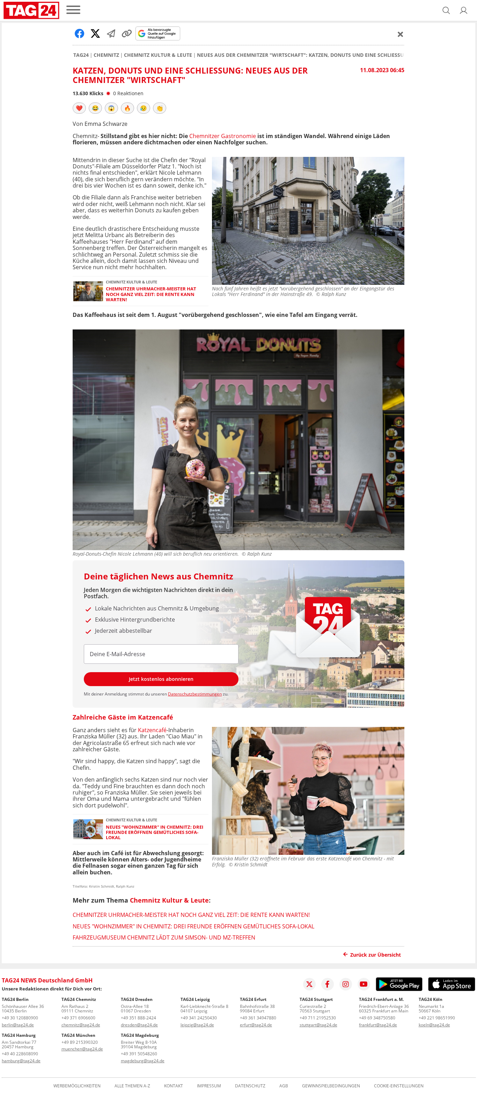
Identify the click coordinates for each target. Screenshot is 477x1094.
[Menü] (73, 10)
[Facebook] (327, 984)
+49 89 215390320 (79, 1042)
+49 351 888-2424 (138, 1018)
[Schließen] (400, 34)
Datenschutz (250, 1086)
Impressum (209, 1086)
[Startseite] (31, 10)
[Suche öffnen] (446, 10)
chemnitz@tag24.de (80, 1025)
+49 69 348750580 (377, 1018)
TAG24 (81, 55)
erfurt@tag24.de (256, 1025)
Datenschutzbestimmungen (195, 694)
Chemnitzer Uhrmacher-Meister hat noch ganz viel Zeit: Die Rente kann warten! (151, 294)
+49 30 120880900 (20, 1018)
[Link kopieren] (127, 33)
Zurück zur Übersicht (375, 954)
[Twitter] (309, 984)
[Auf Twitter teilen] (95, 33)
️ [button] (79, 108)
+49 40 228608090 (20, 1054)
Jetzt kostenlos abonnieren (161, 679)
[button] (463, 10)
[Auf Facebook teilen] (80, 33)
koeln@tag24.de (434, 1025)
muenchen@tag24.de (82, 1049)
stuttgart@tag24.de (318, 1025)
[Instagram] (345, 984)
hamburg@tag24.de (21, 1061)
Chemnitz (106, 55)
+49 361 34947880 (258, 1018)
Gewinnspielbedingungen (331, 1086)
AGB (283, 1086)
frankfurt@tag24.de (378, 1025)
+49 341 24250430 (199, 1018)
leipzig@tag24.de (197, 1025)
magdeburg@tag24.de (142, 1061)
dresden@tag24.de (139, 1025)
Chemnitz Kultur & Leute (158, 55)
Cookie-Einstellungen (399, 1086)
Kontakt (173, 1086)
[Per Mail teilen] (111, 33)
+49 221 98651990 (437, 1018)
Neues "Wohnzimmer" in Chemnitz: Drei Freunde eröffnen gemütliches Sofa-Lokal (154, 833)
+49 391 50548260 (139, 1054)
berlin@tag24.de (18, 1025)
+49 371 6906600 (78, 1018)
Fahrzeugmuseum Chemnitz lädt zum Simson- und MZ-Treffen (164, 937)
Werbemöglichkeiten (77, 1086)
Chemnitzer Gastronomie (222, 136)
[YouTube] (364, 984)
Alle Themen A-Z (132, 1086)
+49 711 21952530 (318, 1018)
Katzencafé (152, 730)
